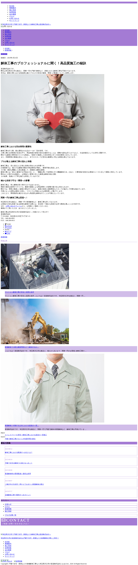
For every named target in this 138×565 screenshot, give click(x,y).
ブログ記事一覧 (10, 515)
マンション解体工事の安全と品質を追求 (19, 292)
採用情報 (12, 12)
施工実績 (12, 10)
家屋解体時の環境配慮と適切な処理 (18, 474)
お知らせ (8, 504)
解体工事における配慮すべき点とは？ (18, 452)
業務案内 (12, 8)
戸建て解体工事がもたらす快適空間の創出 (20, 439)
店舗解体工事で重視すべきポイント (18, 495)
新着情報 (4, 237)
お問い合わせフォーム (14, 206)
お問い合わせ (14, 18)
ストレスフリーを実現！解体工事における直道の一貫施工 (26, 435)
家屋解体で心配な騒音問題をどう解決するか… (22, 347)
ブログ (11, 16)
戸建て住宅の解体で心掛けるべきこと (18, 463)
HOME (11, 6)
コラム (7, 506)
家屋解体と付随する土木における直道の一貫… (22, 425)
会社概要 (12, 14)
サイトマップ (14, 20)
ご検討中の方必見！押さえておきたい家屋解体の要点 (24, 484)
